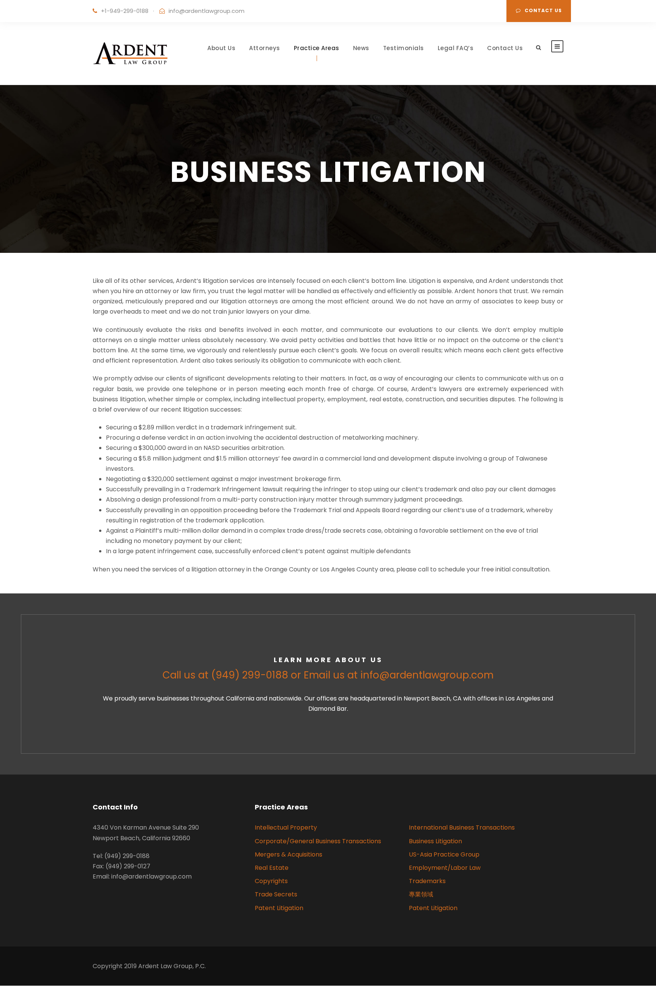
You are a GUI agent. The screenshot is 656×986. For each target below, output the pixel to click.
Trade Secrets (276, 894)
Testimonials (403, 48)
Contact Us (543, 10)
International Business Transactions (462, 827)
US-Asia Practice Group (444, 854)
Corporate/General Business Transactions (318, 841)
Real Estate (272, 867)
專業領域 (421, 894)
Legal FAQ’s (456, 48)
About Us (221, 48)
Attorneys (264, 48)
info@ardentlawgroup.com (206, 11)
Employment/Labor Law (445, 867)
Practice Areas (316, 48)
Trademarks (427, 881)
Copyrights (271, 881)
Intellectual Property (286, 827)
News (361, 48)
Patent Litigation (279, 908)
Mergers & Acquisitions (288, 854)
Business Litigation (435, 841)
